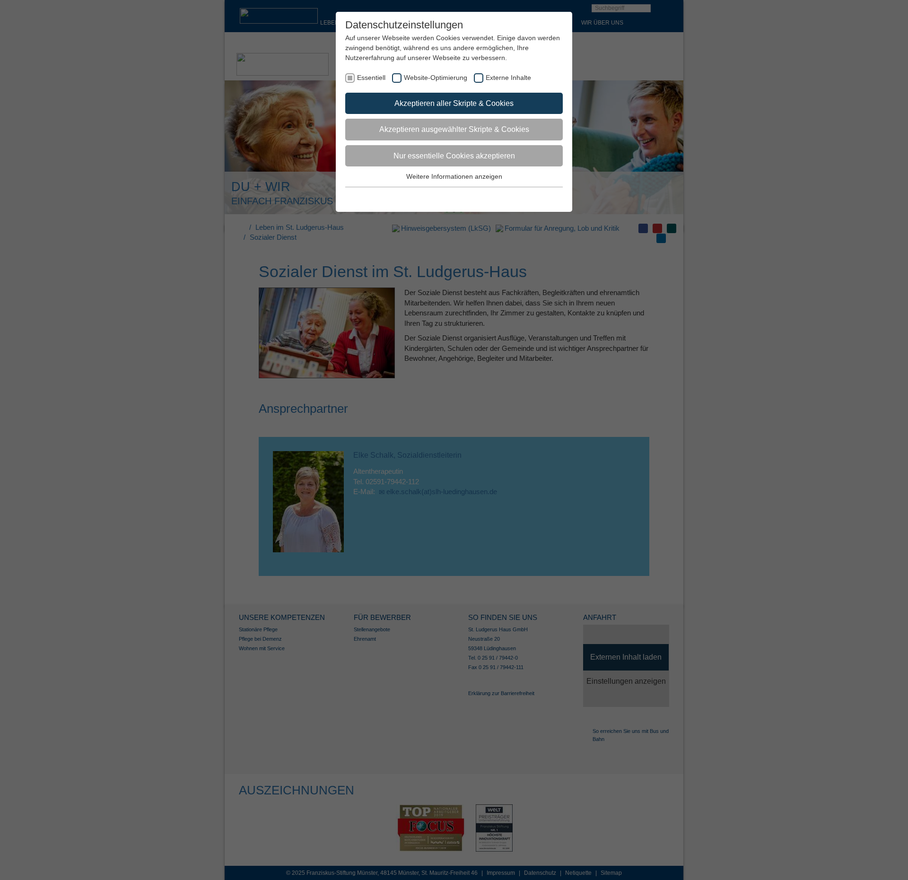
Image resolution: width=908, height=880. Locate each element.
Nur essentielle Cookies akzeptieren (454, 156)
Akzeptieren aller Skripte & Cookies (454, 103)
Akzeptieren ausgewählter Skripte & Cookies (454, 129)
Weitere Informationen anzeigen (454, 176)
